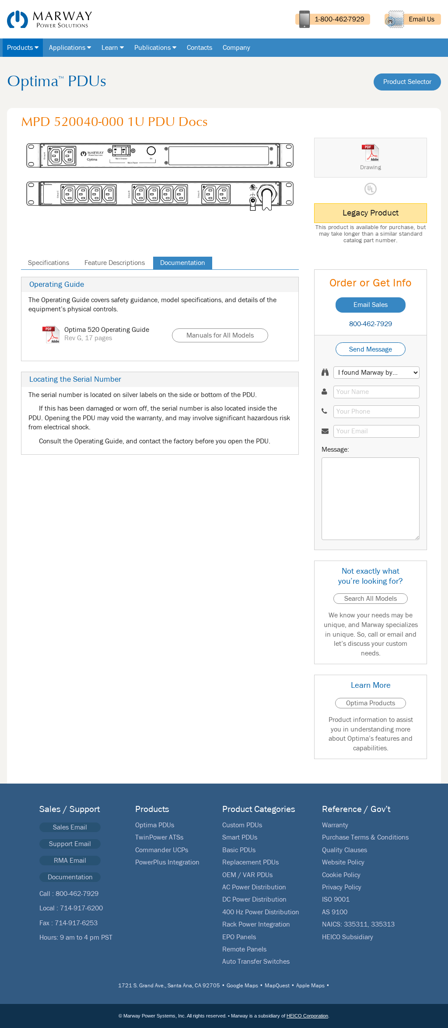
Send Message (370, 349)
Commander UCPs (161, 850)
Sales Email (70, 827)
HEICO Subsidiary (347, 937)
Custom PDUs (242, 825)
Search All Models (370, 598)
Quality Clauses (344, 850)
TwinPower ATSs (159, 837)
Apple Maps (310, 986)
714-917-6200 (81, 908)
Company (236, 47)
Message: (335, 449)
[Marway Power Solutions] (46, 19)
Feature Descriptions (114, 262)
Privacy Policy (341, 887)
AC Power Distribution (254, 887)
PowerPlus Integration (167, 862)
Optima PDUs (154, 825)
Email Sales (371, 304)
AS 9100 (334, 912)
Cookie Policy (341, 874)
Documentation (182, 262)
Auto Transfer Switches (256, 961)
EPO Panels (239, 937)
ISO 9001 (336, 899)
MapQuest (277, 986)
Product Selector (407, 81)
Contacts (199, 47)
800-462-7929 (370, 324)
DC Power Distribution (254, 899)
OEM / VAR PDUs (247, 874)
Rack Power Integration (256, 924)
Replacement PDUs (250, 862)
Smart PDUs (239, 837)
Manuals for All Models (220, 335)
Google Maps (242, 986)
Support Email (70, 843)
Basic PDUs (239, 850)
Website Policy (343, 862)
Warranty (335, 825)
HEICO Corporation (307, 1015)
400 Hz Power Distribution (260, 912)
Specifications (48, 262)
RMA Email (70, 860)
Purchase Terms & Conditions (365, 837)
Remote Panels (244, 949)
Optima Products (370, 703)
